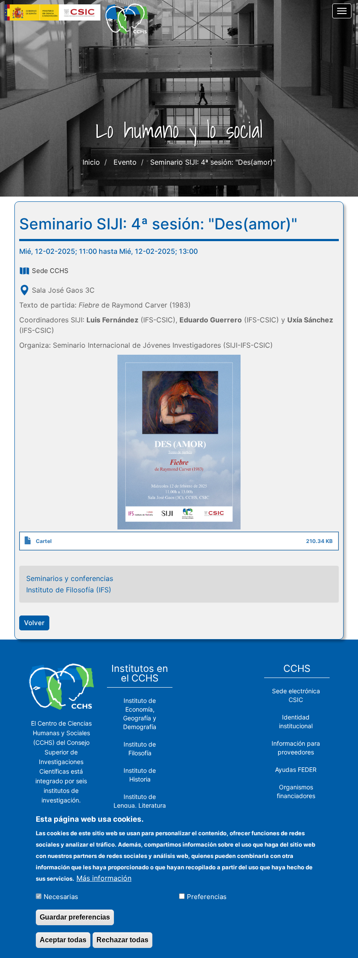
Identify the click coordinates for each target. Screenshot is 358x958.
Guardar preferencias (75, 917)
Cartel (44, 541)
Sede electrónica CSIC (296, 695)
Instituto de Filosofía (140, 748)
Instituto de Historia (140, 775)
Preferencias (207, 896)
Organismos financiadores (296, 791)
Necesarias (61, 896)
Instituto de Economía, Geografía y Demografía (139, 713)
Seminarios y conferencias (69, 578)
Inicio (91, 162)
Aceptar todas (63, 940)
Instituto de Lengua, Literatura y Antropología (140, 805)
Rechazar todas (122, 940)
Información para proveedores (296, 748)
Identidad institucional (296, 721)
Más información (103, 878)
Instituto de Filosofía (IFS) (68, 589)
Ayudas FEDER (296, 769)
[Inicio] (130, 18)
